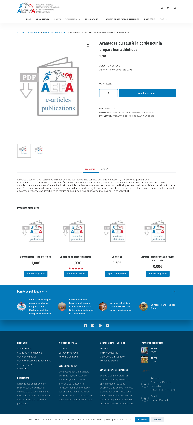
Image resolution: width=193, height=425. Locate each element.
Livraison (104, 348)
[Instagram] (92, 325)
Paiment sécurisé (109, 352)
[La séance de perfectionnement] (76, 232)
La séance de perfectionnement (76, 256)
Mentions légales (109, 360)
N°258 (154, 358)
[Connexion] (168, 8)
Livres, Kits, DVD (25, 364)
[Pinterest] (100, 325)
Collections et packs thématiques (122, 19)
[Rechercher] (162, 8)
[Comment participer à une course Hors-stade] (157, 232)
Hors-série (149, 19)
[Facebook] (85, 325)
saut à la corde (145, 116)
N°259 (154, 348)
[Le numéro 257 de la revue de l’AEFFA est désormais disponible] (103, 306)
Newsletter (23, 368)
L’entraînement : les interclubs (35, 256)
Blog (28, 19)
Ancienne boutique (68, 356)
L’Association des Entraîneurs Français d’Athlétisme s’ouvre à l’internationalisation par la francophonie (81, 306)
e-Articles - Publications (126, 112)
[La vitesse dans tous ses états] (143, 306)
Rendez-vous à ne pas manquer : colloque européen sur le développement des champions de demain (40, 306)
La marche (117, 256)
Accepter (142, 420)
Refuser (157, 420)
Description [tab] (90, 169)
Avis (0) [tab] (104, 169)
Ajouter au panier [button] (35, 273)
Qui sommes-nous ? (69, 352)
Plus (162, 19)
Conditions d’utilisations (112, 356)
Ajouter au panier (147, 93)
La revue (63, 348)
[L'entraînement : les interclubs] (35, 232)
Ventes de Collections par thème (34, 360)
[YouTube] (107, 325)
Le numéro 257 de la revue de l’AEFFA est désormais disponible (121, 306)
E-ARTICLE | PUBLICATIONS (65, 19)
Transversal (148, 112)
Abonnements (42, 19)
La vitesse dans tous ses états (163, 307)
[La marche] (117, 232)
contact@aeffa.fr (160, 400)
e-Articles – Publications (29, 352)
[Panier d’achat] (175, 8)
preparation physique (124, 116)
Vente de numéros (26, 356)
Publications (91, 19)
